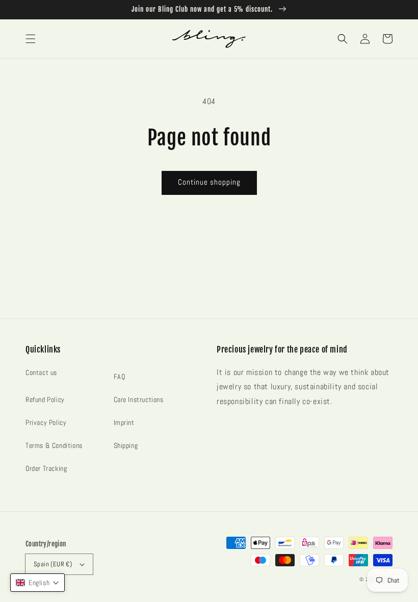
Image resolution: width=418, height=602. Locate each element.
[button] (30, 39)
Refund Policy (45, 399)
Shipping (126, 445)
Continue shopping (209, 182)
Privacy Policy (45, 422)
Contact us (41, 372)
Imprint (124, 422)
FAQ (119, 376)
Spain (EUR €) (53, 564)
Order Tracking (46, 468)
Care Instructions (139, 399)
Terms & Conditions (54, 445)
